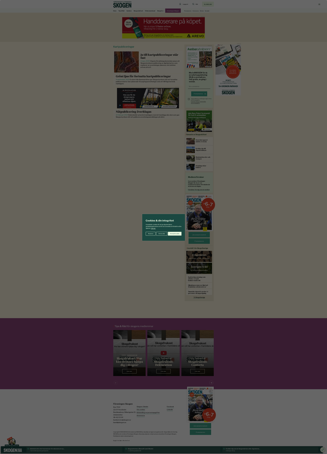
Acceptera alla (174, 233)
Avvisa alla (161, 233)
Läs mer (153, 228)
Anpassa (150, 233)
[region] (163, 227)
